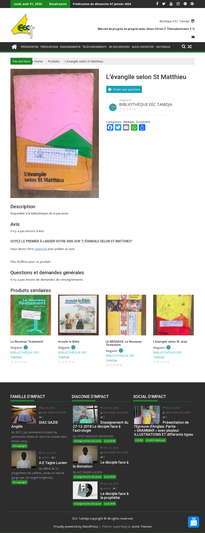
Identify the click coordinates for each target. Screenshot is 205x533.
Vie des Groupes (119, 46)
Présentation (29, 46)
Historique (163, 46)
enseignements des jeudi (87, 440)
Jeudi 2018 (109, 440)
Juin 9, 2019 (48, 408)
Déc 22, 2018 (110, 448)
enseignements (70, 46)
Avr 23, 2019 (49, 453)
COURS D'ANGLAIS (155, 440)
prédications (49, 46)
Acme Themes (142, 526)
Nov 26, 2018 (111, 483)
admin (45, 457)
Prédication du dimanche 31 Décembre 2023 (104, 4)
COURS (139, 440)
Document (143, 122)
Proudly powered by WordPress (75, 526)
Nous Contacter (143, 46)
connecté (40, 249)
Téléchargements (94, 46)
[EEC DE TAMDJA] (14, 46)
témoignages (19, 445)
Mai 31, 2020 (172, 408)
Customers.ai (159, 511)
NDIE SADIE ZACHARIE (53, 412)
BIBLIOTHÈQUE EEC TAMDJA (145, 104)
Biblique (129, 122)
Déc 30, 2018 (110, 408)
